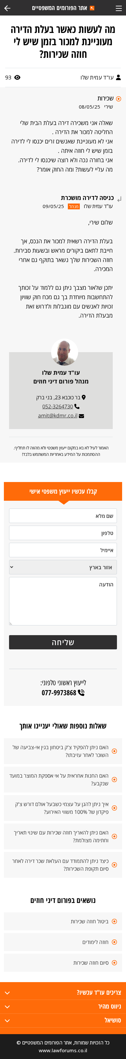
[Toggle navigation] (118, 7)
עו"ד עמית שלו (97, 77)
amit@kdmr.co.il (58, 415)
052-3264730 (57, 406)
